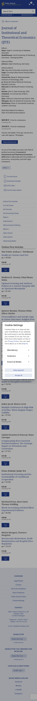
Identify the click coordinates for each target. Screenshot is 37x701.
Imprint (25, 344)
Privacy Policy (13, 341)
